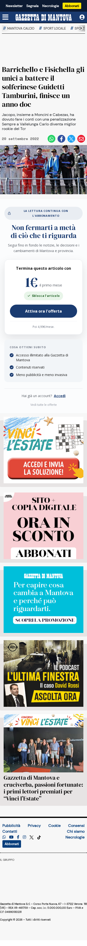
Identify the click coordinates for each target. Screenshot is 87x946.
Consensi (76, 825)
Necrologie (50, 6)
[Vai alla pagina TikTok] (39, 837)
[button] (80, 28)
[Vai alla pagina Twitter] (32, 837)
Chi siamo (76, 831)
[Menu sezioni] (5, 17)
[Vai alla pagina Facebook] (18, 837)
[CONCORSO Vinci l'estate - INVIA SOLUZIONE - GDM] (43, 450)
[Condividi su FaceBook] (61, 139)
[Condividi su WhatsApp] (51, 139)
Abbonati (72, 6)
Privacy (34, 825)
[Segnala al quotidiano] (4, 837)
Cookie (54, 825)
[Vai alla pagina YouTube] (11, 837)
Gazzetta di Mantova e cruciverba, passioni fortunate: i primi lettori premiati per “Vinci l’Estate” (43, 788)
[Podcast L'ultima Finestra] (43, 673)
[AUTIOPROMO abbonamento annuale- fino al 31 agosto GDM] (43, 525)
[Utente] (82, 17)
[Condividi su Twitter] (71, 139)
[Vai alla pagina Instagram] (24, 837)
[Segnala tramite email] (81, 139)
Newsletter (14, 6)
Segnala (32, 6)
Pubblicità (11, 825)
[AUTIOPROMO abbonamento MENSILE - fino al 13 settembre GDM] (43, 599)
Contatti (9, 831)
